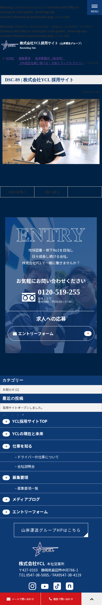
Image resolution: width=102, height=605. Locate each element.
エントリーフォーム (35, 333)
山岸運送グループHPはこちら (51, 530)
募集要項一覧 (27, 488)
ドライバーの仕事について (38, 456)
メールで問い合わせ (23, 599)
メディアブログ (26, 499)
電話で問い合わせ (63, 599)
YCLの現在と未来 (27, 433)
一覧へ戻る (51, 191)
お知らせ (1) (11, 389)
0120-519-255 (59, 292)
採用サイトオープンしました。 (23, 407)
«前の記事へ (17, 191)
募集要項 (24, 58)
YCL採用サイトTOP (29, 421)
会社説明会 (26, 466)
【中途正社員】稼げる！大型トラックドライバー (51, 63)
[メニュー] (94, 7)
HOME (10, 58)
